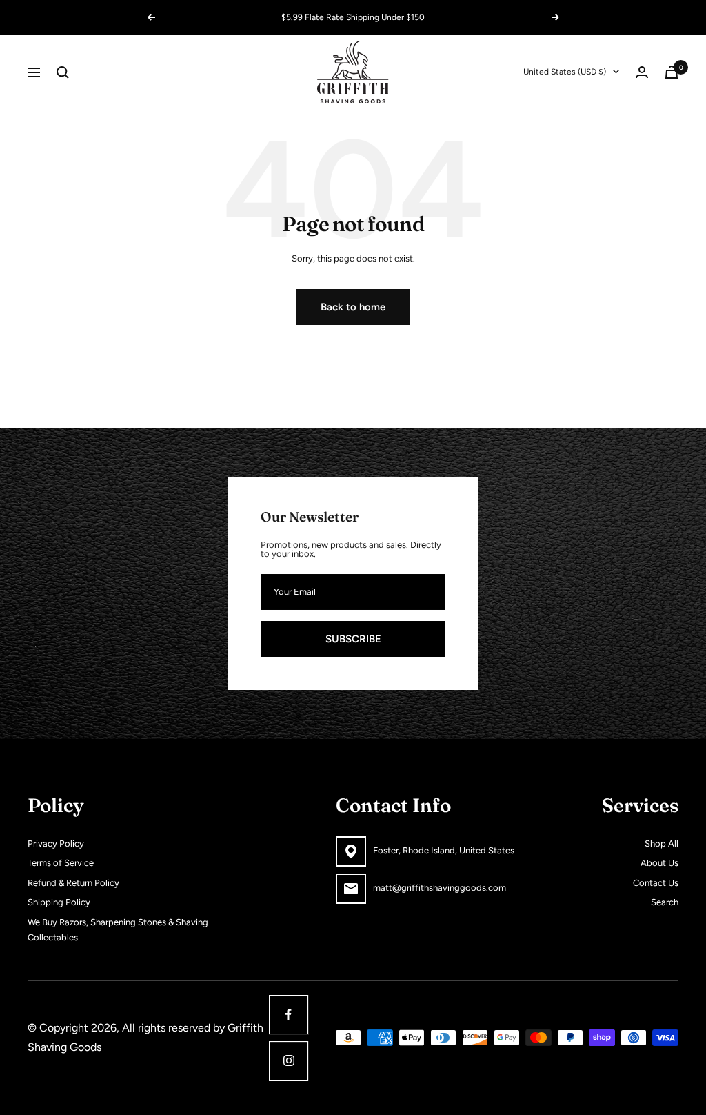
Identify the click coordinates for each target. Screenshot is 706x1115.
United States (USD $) (564, 72)
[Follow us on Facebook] (288, 1015)
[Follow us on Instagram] (288, 1061)
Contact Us (655, 883)
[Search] (63, 72)
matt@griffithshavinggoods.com (439, 887)
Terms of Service (61, 863)
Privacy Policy (56, 843)
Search (664, 902)
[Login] (642, 72)
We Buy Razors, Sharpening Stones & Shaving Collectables (118, 930)
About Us (659, 863)
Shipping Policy (59, 902)
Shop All (661, 843)
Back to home (353, 307)
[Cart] (671, 72)
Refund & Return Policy (73, 883)
